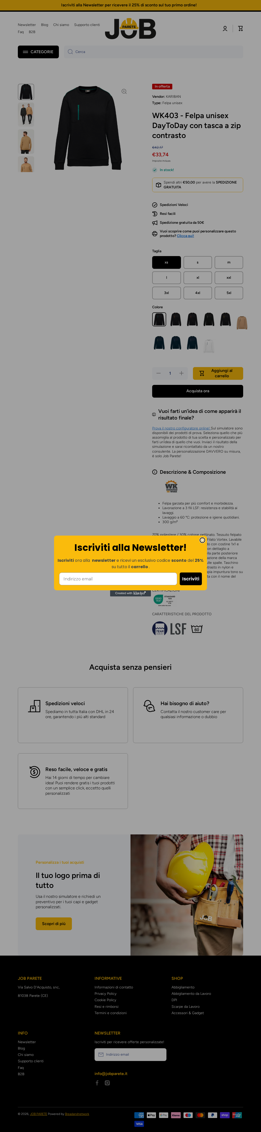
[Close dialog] (202, 540)
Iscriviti (190, 579)
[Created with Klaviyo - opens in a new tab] (130, 593)
